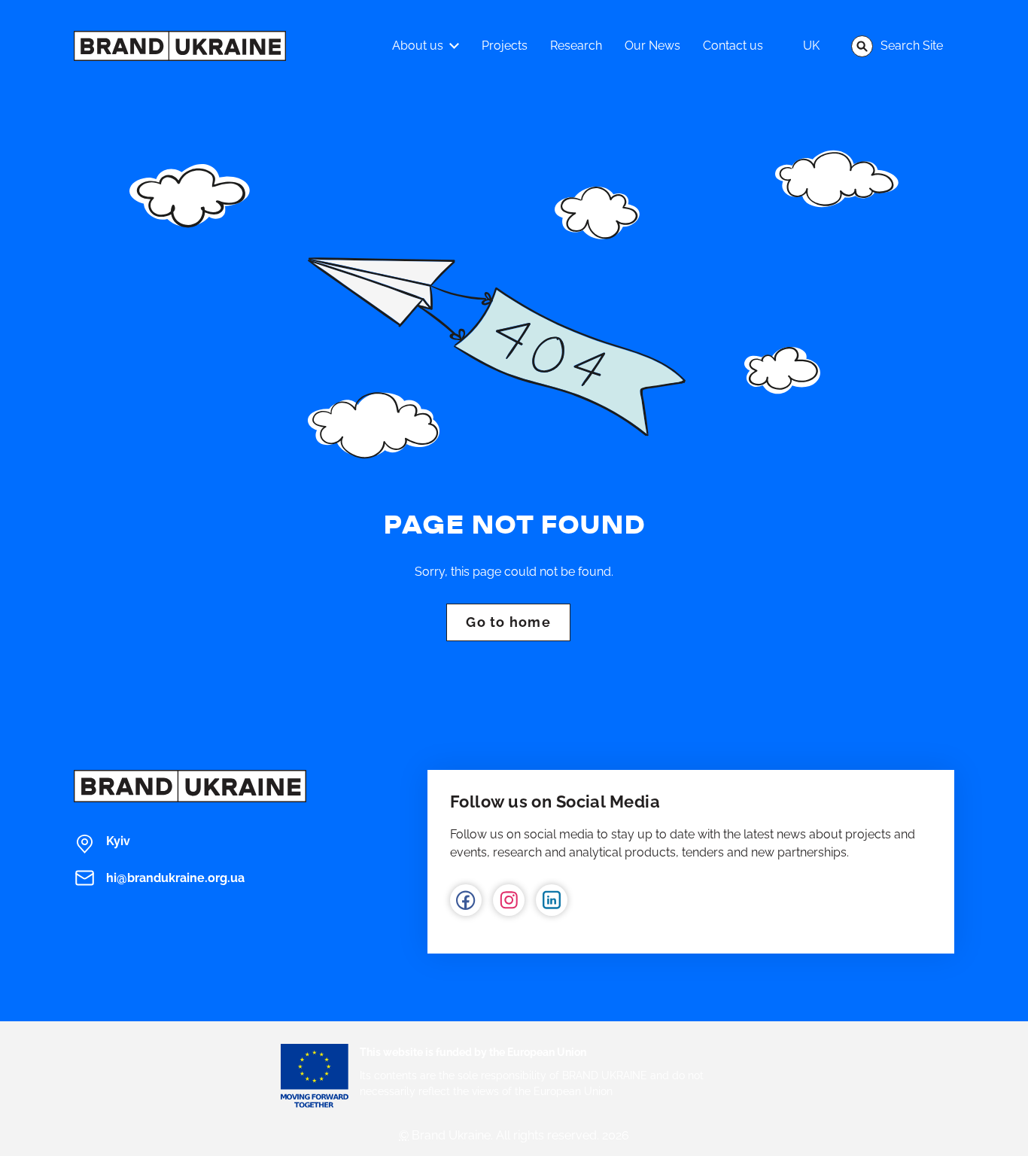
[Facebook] (466, 900)
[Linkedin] (551, 900)
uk (811, 45)
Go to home (508, 622)
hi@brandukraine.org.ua (175, 878)
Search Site (911, 45)
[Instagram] (509, 900)
